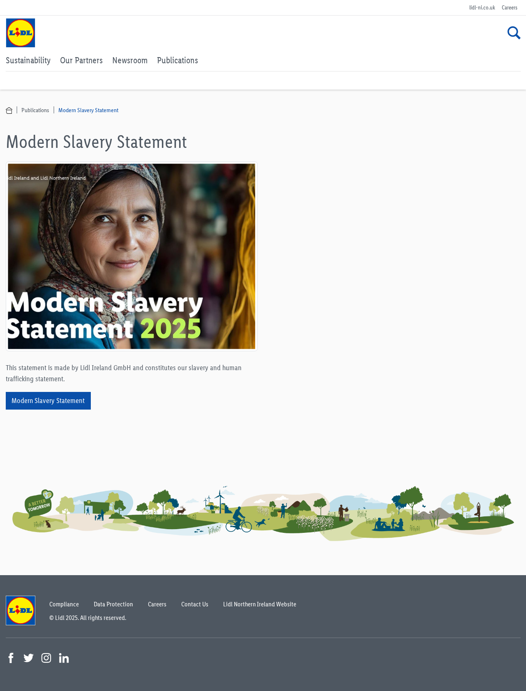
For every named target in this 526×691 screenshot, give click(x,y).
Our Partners (81, 60)
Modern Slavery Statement (88, 110)
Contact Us (194, 604)
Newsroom (130, 60)
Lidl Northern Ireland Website (259, 604)
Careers (509, 7)
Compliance (64, 604)
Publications (177, 60)
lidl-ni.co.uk (482, 7)
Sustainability (28, 60)
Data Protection (113, 604)
